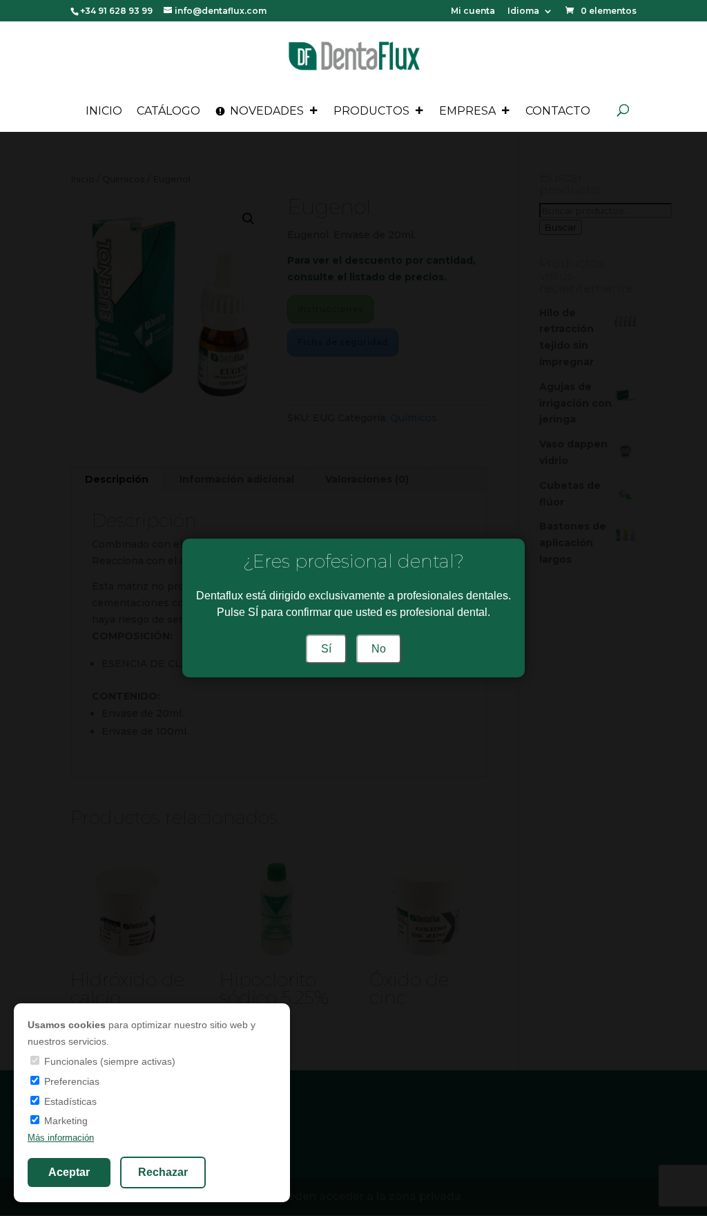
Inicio (104, 110)
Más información (61, 1137)
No (378, 649)
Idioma (523, 11)
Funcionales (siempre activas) (108, 1061)
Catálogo (168, 110)
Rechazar (163, 1172)
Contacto (557, 110)
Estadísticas (69, 1101)
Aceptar (69, 1172)
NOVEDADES (267, 110)
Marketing (64, 1120)
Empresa (467, 110)
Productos (371, 110)
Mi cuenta (473, 11)
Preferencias (70, 1081)
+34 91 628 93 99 (116, 11)
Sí (326, 649)
